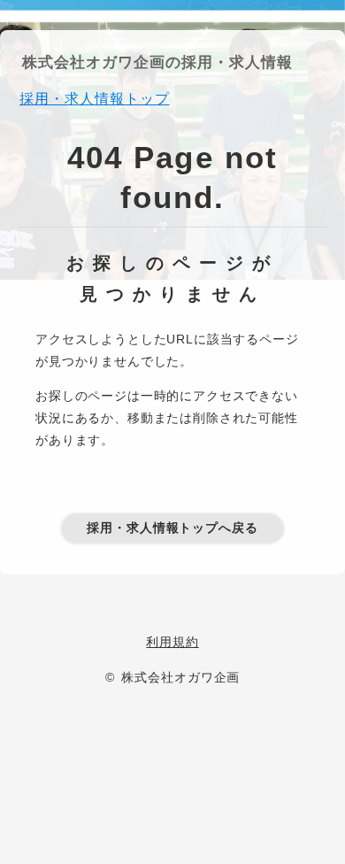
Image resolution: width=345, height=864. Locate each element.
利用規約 (172, 642)
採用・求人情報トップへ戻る (172, 528)
